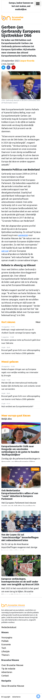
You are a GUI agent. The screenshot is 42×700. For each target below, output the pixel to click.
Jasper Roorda (27, 61)
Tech (3, 648)
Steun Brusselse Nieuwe (12, 686)
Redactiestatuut (8, 627)
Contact (5, 675)
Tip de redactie (8, 668)
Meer (38, 322)
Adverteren (6, 672)
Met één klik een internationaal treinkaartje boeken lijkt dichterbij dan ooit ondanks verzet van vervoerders (20, 386)
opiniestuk (23, 235)
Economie (6, 644)
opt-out (5, 251)
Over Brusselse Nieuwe (12, 665)
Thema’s (5, 655)
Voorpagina (6, 637)
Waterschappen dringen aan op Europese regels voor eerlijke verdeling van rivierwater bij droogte (19, 372)
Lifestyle (5, 651)
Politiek (5, 641)
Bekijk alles (6, 419)
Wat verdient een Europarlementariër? (17, 406)
